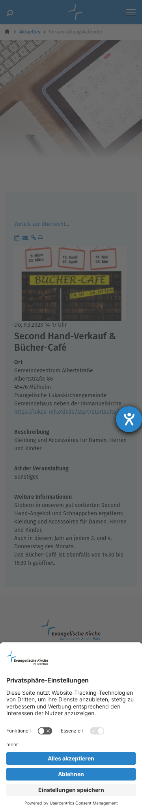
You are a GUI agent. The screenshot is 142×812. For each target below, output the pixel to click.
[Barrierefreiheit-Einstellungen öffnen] (129, 419)
